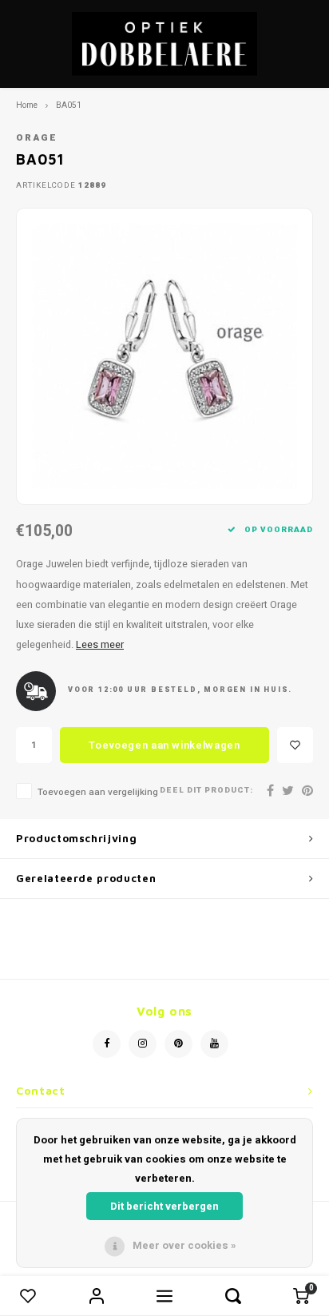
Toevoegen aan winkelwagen (164, 745)
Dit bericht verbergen (164, 1206)
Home (27, 105)
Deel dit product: (206, 790)
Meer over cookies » (184, 1245)
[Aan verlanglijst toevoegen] (295, 745)
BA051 (68, 105)
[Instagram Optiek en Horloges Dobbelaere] (143, 1044)
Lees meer (100, 645)
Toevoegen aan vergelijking (98, 792)
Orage (37, 138)
